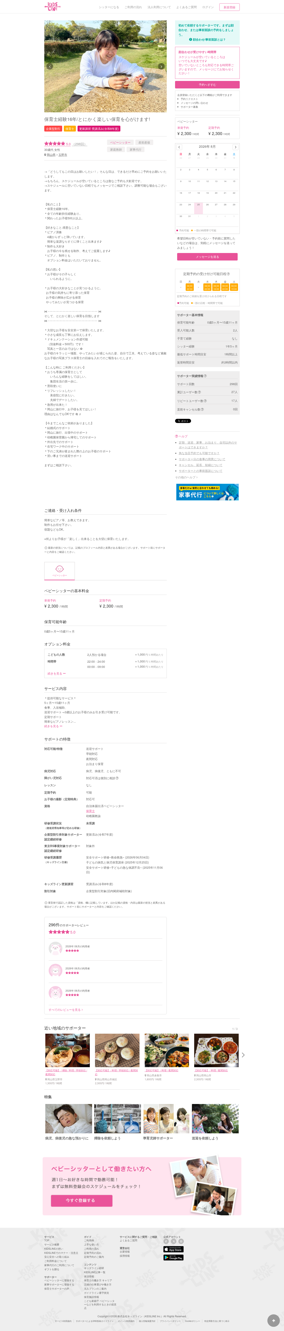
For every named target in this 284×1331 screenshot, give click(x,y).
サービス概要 (51, 1244)
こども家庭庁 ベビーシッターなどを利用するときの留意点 (100, 1304)
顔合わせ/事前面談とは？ (209, 39)
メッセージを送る (207, 256)
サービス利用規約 (63, 1321)
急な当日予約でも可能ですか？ (199, 453)
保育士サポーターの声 (56, 1288)
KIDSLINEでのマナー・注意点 (61, 1252)
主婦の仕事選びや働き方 (97, 1284)
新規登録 (229, 7)
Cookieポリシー (192, 1321)
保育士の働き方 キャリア (98, 1280)
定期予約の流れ (92, 1252)
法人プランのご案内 (95, 1288)
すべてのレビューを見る (65, 1009)
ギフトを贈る (51, 1269)
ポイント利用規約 (126, 1321)
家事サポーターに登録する (59, 1284)
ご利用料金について (55, 1261)
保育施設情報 (91, 1297)
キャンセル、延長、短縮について (200, 465)
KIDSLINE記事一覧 (94, 1272)
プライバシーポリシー (170, 1321)
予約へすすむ (207, 84)
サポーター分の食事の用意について (202, 459)
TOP (46, 1240)
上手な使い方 (91, 1244)
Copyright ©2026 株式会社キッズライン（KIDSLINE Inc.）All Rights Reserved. (142, 1316)
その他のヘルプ (185, 477)
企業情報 (125, 1251)
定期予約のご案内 (94, 1256)
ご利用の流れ (91, 1248)
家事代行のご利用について (59, 1265)
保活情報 (89, 1276)
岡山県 (51, 155)
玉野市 (62, 155)
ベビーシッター (120, 142)
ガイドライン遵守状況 (96, 1292)
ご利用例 (89, 1240)
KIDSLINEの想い (53, 1248)
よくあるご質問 (128, 1240)
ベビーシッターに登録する (59, 1280)
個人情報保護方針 (147, 1321)
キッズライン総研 (94, 1268)
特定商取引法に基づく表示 (216, 1321)
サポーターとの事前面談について (200, 471)
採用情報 (125, 1255)
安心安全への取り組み (56, 1256)
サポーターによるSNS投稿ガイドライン (95, 1321)
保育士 (90, 811)
